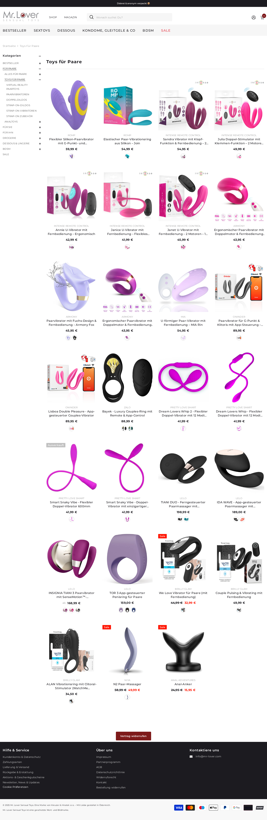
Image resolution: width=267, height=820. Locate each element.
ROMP (71, 135)
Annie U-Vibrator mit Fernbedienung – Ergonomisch (71, 232)
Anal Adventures (183, 680)
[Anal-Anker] (183, 650)
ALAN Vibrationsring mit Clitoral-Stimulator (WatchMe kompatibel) (71, 686)
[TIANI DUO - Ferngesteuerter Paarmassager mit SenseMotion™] (183, 468)
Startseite (9, 46)
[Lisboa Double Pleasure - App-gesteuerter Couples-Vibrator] (71, 377)
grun (130, 428)
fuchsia (239, 247)
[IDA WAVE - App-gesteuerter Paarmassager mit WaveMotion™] (239, 468)
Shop (53, 17)
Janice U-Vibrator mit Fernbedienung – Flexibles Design (127, 232)
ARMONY (239, 225)
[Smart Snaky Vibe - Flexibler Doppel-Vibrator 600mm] (71, 468)
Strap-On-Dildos (18, 105)
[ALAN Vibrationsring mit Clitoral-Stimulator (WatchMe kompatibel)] (71, 650)
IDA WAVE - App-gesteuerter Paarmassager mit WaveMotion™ (239, 504)
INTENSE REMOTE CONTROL (183, 135)
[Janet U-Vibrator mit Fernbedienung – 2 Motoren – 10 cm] (183, 196)
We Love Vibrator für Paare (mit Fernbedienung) (183, 595)
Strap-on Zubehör (19, 116)
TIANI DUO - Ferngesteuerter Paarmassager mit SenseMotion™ (183, 504)
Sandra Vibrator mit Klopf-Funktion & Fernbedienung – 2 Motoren (183, 141)
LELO (183, 498)
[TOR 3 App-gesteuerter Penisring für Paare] (127, 559)
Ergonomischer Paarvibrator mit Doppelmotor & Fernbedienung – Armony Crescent (239, 232)
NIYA (127, 680)
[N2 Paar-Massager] (127, 650)
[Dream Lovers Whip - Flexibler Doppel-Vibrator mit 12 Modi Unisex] (239, 377)
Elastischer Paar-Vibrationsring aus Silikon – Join (127, 141)
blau (186, 519)
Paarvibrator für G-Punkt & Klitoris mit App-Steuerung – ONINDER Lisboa (239, 323)
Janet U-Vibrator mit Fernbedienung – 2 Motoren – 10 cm (183, 232)
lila (71, 156)
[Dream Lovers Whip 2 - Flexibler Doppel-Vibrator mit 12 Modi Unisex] (183, 377)
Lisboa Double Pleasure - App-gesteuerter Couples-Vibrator (71, 413)
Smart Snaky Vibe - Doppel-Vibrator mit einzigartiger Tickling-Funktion (127, 504)
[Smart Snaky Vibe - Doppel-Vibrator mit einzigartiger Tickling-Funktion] (127, 468)
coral (242, 519)
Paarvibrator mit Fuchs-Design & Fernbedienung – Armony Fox (71, 323)
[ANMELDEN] (254, 17)
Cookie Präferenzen (15, 787)
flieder (183, 338)
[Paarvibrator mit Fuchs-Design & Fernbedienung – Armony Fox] (71, 286)
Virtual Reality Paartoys (17, 86)
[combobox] (133, 17)
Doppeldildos (16, 99)
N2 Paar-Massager (127, 684)
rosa (239, 156)
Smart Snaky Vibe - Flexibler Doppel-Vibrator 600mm (71, 504)
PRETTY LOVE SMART (183, 407)
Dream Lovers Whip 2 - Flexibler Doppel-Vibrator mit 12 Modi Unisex (183, 414)
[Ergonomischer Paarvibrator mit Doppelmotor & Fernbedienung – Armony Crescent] (239, 196)
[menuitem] (22, 63)
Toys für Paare (29, 46)
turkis (127, 156)
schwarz (74, 338)
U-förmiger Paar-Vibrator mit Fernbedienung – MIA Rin (183, 323)
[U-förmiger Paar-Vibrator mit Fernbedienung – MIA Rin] (183, 286)
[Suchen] (129, 17)
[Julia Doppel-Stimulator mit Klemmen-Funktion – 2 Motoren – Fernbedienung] (239, 105)
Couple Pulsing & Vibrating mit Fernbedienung (239, 595)
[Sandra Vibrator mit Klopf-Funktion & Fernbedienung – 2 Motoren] (183, 105)
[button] (22, 63)
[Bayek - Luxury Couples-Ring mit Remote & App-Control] (127, 377)
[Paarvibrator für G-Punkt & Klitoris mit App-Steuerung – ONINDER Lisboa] (239, 286)
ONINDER (239, 316)
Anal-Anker (183, 684)
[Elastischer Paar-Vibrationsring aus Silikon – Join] (127, 105)
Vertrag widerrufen (133, 736)
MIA (183, 316)
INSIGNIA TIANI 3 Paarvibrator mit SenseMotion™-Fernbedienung (71, 595)
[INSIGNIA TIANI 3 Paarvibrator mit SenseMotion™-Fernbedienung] (71, 559)
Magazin (70, 17)
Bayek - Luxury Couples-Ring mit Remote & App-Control (127, 413)
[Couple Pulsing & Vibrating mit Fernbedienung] (239, 559)
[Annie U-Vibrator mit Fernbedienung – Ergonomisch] (71, 196)
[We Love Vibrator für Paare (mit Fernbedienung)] (183, 559)
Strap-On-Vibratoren (21, 110)
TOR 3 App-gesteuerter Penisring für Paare (127, 595)
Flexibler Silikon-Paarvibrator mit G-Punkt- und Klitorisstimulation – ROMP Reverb (71, 141)
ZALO (127, 407)
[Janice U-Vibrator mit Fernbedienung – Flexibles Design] (127, 196)
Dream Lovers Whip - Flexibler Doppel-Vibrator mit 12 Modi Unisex (239, 414)
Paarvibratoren (17, 94)
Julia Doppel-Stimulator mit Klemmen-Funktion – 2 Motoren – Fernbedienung (239, 141)
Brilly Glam (183, 588)
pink (71, 428)
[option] (133, 3)
